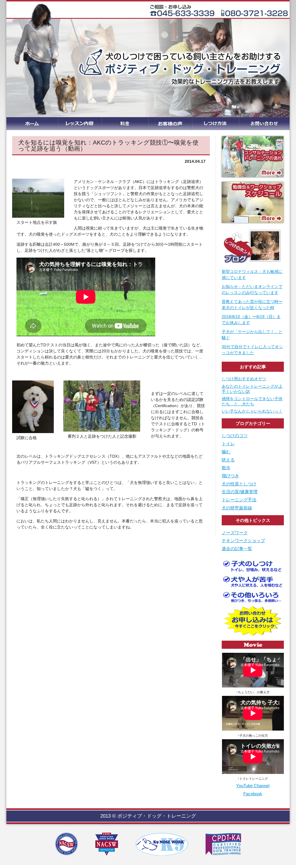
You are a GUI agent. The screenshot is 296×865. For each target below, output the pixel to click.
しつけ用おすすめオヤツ (244, 378)
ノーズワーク (235, 532)
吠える (228, 459)
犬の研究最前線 (237, 507)
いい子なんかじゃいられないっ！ (252, 411)
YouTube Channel (252, 785)
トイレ (228, 443)
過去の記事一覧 (237, 548)
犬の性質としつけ (239, 483)
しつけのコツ (235, 435)
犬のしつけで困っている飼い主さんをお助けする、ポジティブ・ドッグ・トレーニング (148, 59)
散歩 (226, 467)
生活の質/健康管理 (240, 491)
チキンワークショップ (243, 540)
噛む (226, 451)
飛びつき (230, 475)
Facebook (252, 793)
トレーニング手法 (239, 499)
